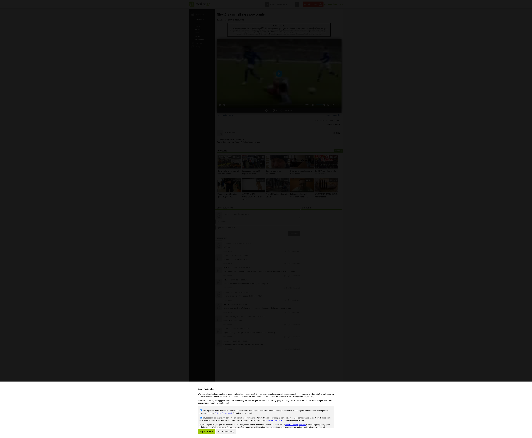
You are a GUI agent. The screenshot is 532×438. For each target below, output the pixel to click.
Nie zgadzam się (226, 431)
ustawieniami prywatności (295, 424)
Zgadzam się (206, 431)
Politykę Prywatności (223, 413)
